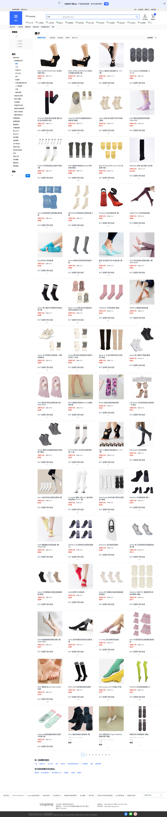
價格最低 (52, 38)
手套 (16, 89)
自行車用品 (16, 144)
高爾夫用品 (16, 147)
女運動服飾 (16, 128)
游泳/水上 (16, 134)
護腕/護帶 (18, 92)
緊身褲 (17, 80)
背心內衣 (18, 73)
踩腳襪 (66, 773)
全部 (48, 17)
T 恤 (16, 67)
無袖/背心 (18, 70)
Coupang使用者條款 (33, 795)
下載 (106, 4)
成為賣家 (153, 9)
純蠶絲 (79, 773)
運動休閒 (28, 27)
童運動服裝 (16, 121)
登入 (135, 9)
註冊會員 (140, 9)
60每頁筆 (150, 38)
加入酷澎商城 (120, 795)
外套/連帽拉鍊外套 (21, 83)
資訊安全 (91, 795)
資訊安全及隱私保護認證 (104, 795)
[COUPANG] (46, 805)
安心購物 (82, 795)
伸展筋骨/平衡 (18, 105)
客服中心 (147, 9)
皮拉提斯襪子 (45, 773)
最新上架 (74, 38)
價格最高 (60, 38)
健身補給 (16, 166)
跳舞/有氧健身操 (19, 108)
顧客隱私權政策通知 (70, 795)
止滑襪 (73, 773)
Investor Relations (18, 795)
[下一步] (113, 754)
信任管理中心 (57, 795)
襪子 (53, 27)
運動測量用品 (18, 115)
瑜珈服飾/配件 (45, 27)
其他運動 (16, 160)
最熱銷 (68, 38)
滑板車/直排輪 (17, 150)
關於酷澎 (6, 795)
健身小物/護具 (18, 112)
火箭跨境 (20, 27)
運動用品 (16, 163)
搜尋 (27, 176)
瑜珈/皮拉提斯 (18, 96)
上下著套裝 (18, 86)
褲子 (16, 77)
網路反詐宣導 (131, 795)
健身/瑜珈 (36, 27)
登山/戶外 (16, 131)
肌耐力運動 (17, 99)
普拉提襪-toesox (57, 773)
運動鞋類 (16, 125)
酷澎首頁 (12, 27)
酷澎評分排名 (42, 38)
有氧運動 (17, 102)
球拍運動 (16, 137)
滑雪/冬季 (16, 156)
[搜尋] (137, 17)
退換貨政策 (46, 795)
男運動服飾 (16, 118)
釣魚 (14, 153)
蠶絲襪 (37, 773)
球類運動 (16, 140)
